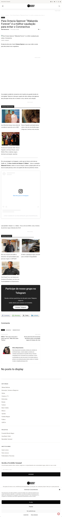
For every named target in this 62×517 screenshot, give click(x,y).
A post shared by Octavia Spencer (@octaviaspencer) (21, 215)
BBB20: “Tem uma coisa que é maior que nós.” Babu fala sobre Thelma (9, 338)
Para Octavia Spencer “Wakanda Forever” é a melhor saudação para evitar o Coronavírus (19, 23)
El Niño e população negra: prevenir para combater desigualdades (30, 255)
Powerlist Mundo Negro (8, 433)
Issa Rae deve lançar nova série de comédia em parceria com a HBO (10, 126)
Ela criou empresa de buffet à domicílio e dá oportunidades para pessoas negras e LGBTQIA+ (10, 256)
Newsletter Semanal (5, 1)
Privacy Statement (34, 514)
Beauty (3, 402)
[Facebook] (56, 1)
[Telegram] (60, 1)
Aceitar (31, 502)
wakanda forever (16, 330)
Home (2, 15)
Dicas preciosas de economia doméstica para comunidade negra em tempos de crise (32, 338)
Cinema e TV (5, 396)
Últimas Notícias (6, 387)
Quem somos (5, 450)
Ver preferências (31, 511)
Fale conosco (5, 453)
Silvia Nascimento (5, 29)
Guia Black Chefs (6, 436)
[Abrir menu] (2, 6)
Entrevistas (4, 399)
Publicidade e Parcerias (8, 456)
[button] (59, 489)
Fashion (4, 405)
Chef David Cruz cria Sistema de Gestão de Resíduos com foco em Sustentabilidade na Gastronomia (10, 279)
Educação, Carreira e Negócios (10, 390)
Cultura (7, 15)
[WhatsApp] (58, 1)
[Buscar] (59, 6)
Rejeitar (31, 506)
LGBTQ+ (4, 422)
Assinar (31, 474)
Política (3, 419)
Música (3, 410)
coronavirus (8, 330)
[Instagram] (50, 1)
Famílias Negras (6, 416)
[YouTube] (54, 1)
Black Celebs (5, 407)
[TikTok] (52, 1)
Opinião (4, 413)
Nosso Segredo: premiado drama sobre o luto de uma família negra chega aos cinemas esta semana (30, 127)
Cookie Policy (25, 514)
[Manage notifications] (58, 514)
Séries (3, 393)
